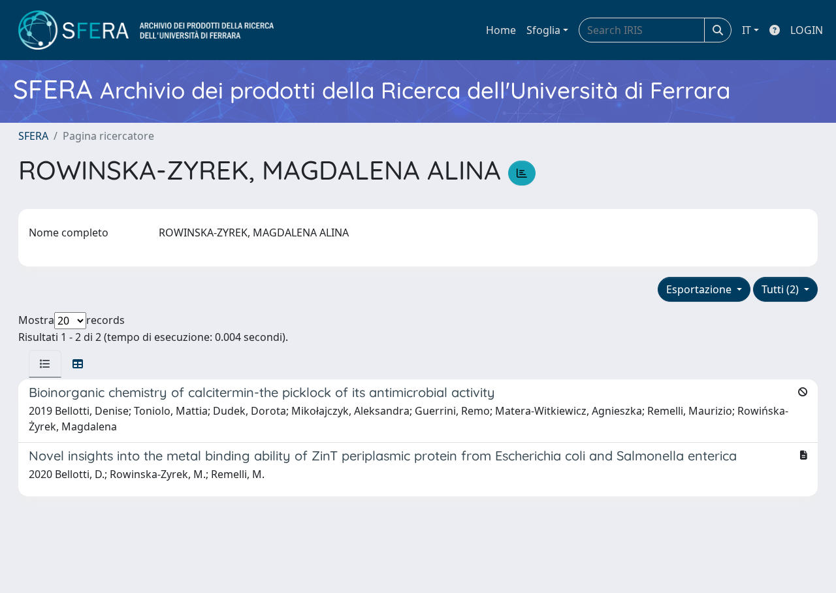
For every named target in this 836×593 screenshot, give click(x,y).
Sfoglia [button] (543, 30)
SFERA (33, 136)
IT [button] (746, 30)
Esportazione (700, 289)
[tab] (45, 363)
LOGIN (806, 30)
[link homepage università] (146, 30)
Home (501, 30)
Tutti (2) (781, 289)
